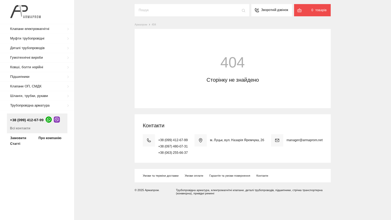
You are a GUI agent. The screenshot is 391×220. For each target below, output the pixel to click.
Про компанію (50, 138)
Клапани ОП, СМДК (26, 86)
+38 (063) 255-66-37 (173, 152)
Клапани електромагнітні (29, 29)
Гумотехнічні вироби (26, 57)
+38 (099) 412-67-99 (27, 120)
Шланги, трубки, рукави (29, 96)
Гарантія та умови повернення (229, 175)
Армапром (141, 24)
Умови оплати (194, 175)
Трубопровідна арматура (29, 105)
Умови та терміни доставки (161, 175)
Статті (15, 143)
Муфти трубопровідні (27, 38)
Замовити (18, 138)
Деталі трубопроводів (27, 48)
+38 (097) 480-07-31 (173, 146)
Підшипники (20, 77)
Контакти (262, 175)
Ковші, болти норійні (26, 67)
